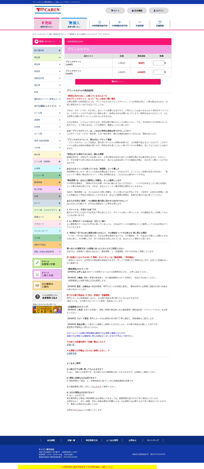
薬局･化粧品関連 (41, 140)
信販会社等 (39, 78)
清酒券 (37, 120)
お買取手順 (71, 353)
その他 (37, 147)
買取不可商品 (40, 245)
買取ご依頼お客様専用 (44, 252)
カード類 (38, 134)
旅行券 (37, 85)
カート (117, 10)
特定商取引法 (92, 440)
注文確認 (138, 10)
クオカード (39, 224)
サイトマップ (153, 440)
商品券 (72, 34)
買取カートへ (119, 82)
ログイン (160, 10)
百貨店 (37, 71)
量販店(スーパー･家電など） (46, 99)
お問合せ (132, 440)
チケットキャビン (39, 34)
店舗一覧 (71, 345)
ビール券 (38, 113)
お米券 (37, 127)
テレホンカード (41, 231)
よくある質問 (112, 440)
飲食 (36, 92)
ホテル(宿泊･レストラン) (86, 34)
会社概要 (51, 440)
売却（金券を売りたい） (58, 34)
